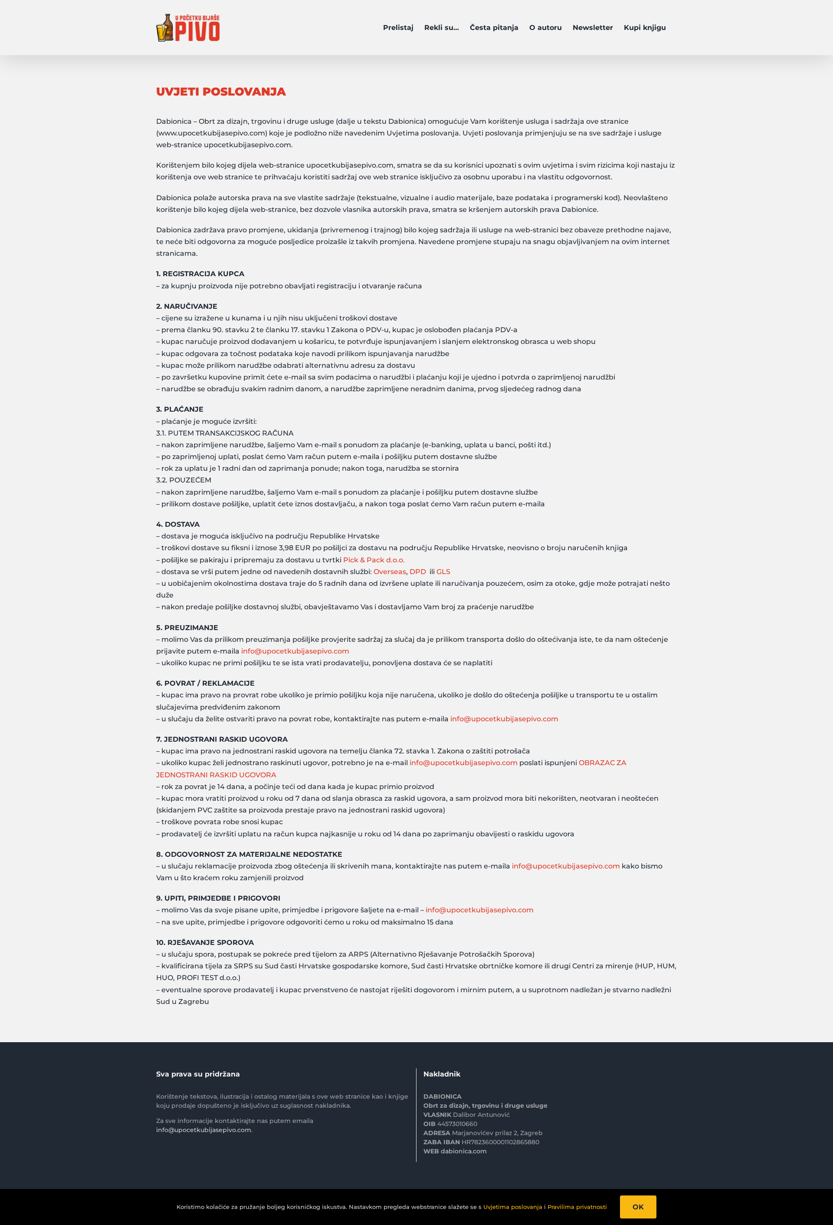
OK (638, 1207)
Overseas (390, 572)
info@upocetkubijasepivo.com (295, 651)
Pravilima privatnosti (577, 1206)
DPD (418, 572)
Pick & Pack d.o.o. (374, 560)
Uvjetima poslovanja (512, 1206)
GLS (443, 572)
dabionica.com (464, 1151)
